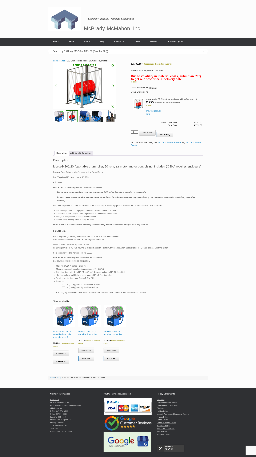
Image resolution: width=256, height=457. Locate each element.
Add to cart (147, 133)
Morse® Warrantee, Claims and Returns (173, 414)
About (87, 42)
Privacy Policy (162, 417)
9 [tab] (95, 65)
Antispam (160, 400)
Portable (177, 142)
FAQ (102, 42)
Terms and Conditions (166, 429)
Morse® (153, 42)
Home (56, 42)
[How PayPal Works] (128, 414)
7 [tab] (91, 65)
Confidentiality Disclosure (167, 405)
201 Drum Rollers (165, 142)
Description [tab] (61, 153)
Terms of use (162, 431)
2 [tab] (77, 65)
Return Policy (162, 420)
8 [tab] (93, 65)
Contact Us (119, 42)
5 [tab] (86, 65)
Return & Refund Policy (166, 423)
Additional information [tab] (80, 153)
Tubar (137, 42)
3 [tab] (81, 65)
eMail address (56, 408)
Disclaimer (161, 408)
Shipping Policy (163, 426)
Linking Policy (162, 411)
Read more (61, 353)
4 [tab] (83, 65)
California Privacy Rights (167, 402)
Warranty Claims (163, 434)
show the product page (153, 112)
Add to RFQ (164, 134)
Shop (71, 42)
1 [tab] (73, 65)
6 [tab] (88, 65)
